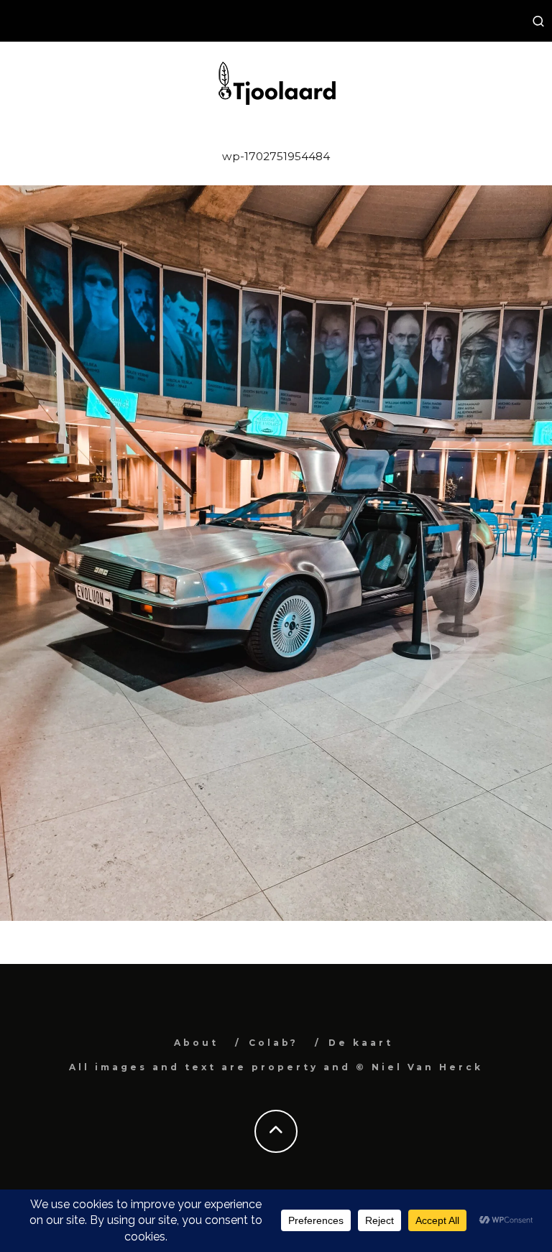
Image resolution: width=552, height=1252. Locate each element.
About (196, 1042)
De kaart (360, 1042)
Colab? (273, 1042)
